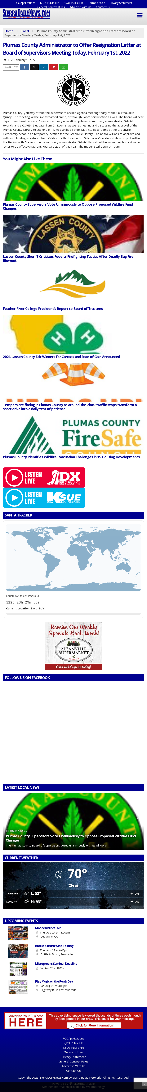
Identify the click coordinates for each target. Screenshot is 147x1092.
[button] (140, 15)
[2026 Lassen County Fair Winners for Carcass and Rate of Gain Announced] (73, 334)
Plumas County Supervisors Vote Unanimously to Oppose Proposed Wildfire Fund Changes (71, 837)
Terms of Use (96, 3)
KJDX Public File (49, 3)
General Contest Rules (51, 7)
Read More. (99, 845)
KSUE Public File (73, 3)
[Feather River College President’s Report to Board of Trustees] (73, 286)
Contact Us (103, 7)
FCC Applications (25, 3)
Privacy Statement (121, 3)
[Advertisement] (73, 646)
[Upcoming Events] (18, 933)
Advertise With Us (80, 7)
